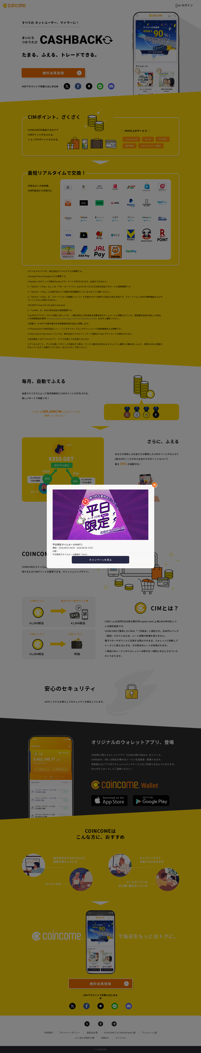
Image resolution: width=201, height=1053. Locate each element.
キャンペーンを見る (100, 559)
